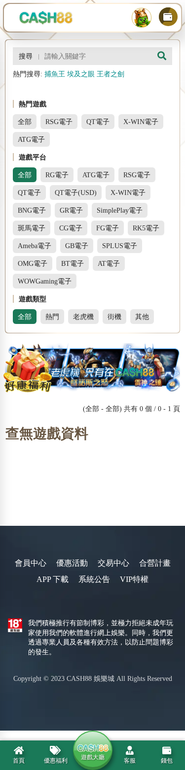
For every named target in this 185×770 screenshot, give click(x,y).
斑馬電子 (31, 228)
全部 (25, 122)
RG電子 (57, 175)
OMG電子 (32, 263)
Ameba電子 (34, 246)
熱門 (52, 317)
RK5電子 (146, 228)
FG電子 (107, 228)
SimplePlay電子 (120, 210)
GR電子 (71, 210)
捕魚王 (54, 74)
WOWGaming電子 (45, 281)
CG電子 (70, 228)
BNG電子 (32, 210)
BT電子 (72, 263)
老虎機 (83, 317)
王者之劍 (110, 74)
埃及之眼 (81, 74)
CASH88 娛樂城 (90, 678)
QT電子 (98, 122)
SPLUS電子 (119, 246)
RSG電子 (59, 122)
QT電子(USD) (76, 192)
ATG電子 (31, 139)
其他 (142, 317)
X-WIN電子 (140, 122)
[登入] (141, 18)
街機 (114, 317)
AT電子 (109, 263)
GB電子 (76, 246)
